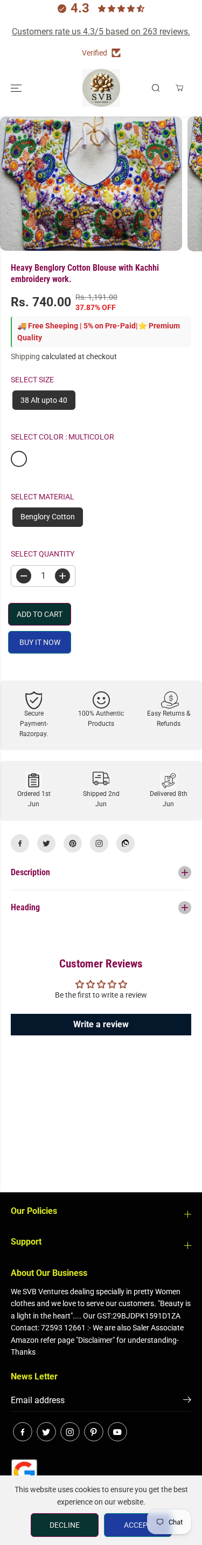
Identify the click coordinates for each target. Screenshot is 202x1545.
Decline (65, 1525)
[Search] (156, 88)
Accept (138, 1525)
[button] (17, 87)
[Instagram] (99, 843)
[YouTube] (117, 1432)
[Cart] (179, 88)
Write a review (101, 1024)
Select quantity (42, 554)
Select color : (62, 436)
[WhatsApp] (125, 843)
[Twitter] (46, 843)
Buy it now (39, 642)
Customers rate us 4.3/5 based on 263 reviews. (101, 31)
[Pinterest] (73, 843)
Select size (32, 379)
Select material (42, 496)
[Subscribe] (187, 1401)
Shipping (25, 356)
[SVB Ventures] (101, 88)
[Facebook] (20, 843)
